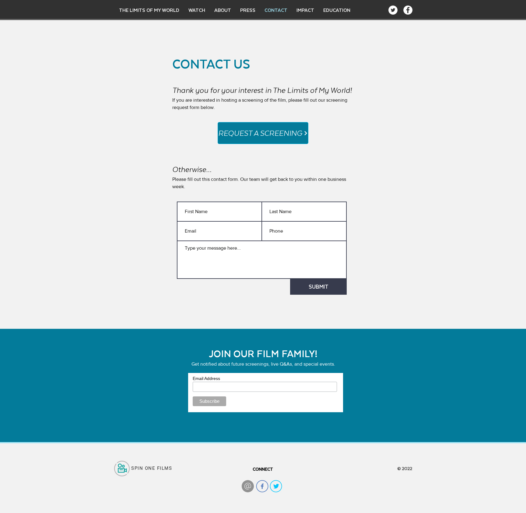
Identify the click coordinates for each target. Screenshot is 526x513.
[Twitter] (393, 10)
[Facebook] (407, 10)
